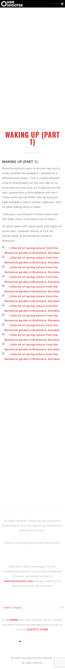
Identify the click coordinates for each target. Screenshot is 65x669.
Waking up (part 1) (32, 138)
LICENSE (13, 619)
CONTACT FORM (37, 629)
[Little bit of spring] (32, 252)
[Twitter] (20, 641)
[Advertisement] (32, 90)
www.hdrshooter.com (18, 581)
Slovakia (40, 129)
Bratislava (26, 129)
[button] (56, 4)
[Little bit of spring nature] (32, 262)
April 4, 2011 (32, 148)
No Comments (32, 153)
